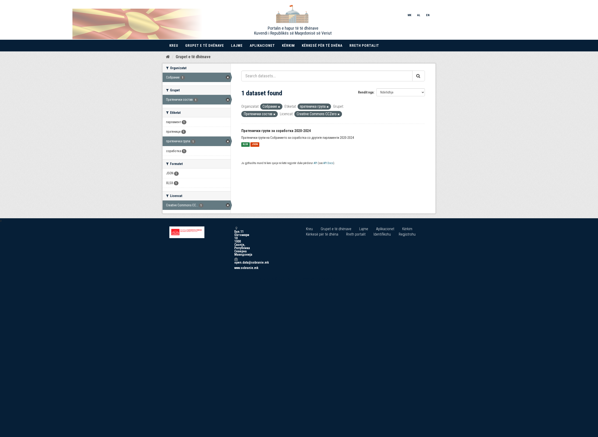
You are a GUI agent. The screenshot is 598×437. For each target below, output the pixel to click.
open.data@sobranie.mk (236, 262)
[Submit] (418, 76)
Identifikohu (382, 234)
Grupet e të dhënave (204, 45)
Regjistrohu (407, 234)
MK (409, 15)
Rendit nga (366, 92)
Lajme (237, 45)
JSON (255, 144)
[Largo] (279, 106)
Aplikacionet (262, 45)
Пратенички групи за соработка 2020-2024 (276, 131)
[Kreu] (168, 56)
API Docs (328, 163)
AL (418, 15)
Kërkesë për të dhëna (322, 45)
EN (428, 15)
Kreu (173, 45)
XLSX (245, 144)
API (315, 163)
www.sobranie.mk (236, 267)
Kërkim (288, 45)
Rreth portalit (364, 45)
